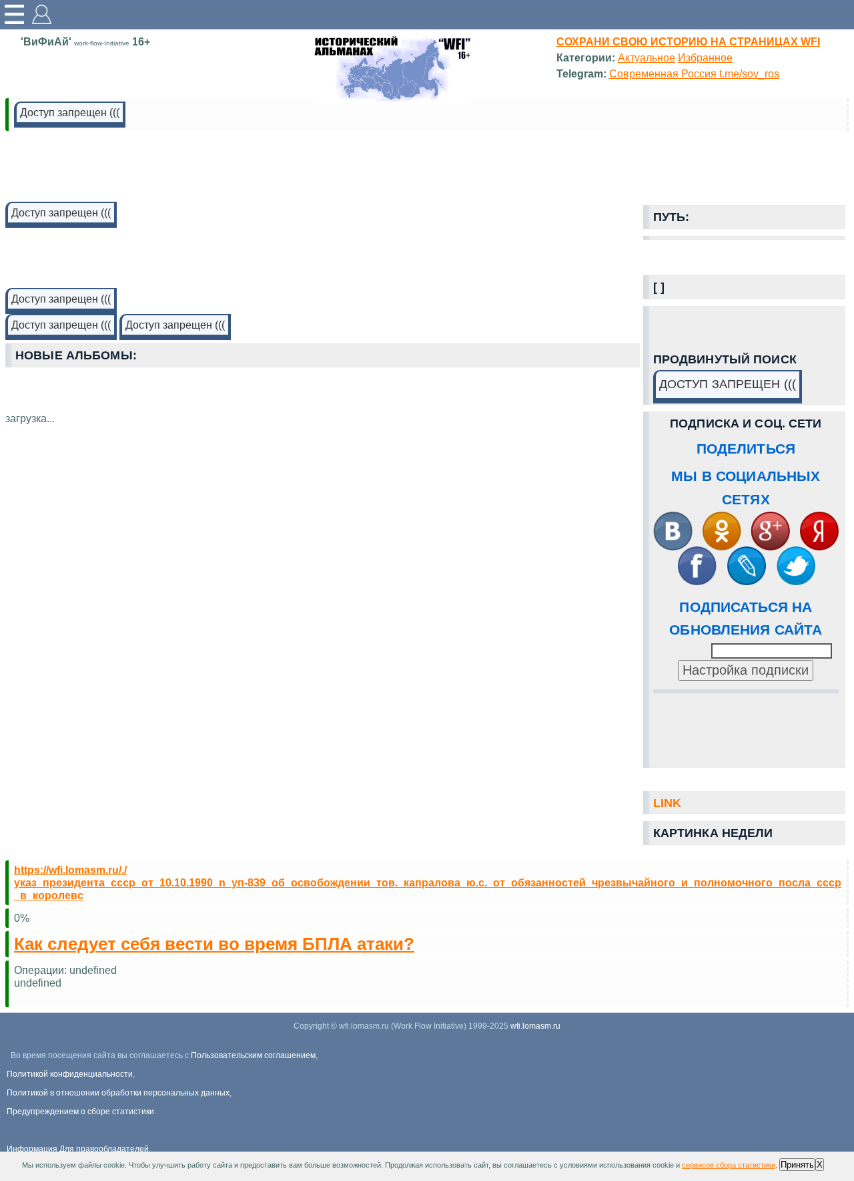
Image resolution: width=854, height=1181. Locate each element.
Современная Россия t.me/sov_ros (694, 73)
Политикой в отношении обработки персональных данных (118, 1093)
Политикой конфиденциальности (70, 1074)
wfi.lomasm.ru (535, 1026)
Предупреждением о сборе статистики (80, 1111)
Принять (797, 1165)
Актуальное (646, 57)
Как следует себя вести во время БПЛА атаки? (214, 944)
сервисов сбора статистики (728, 1165)
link (667, 803)
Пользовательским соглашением (253, 1055)
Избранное (705, 57)
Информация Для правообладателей (78, 1149)
